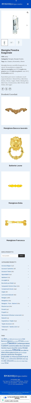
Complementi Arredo (7, 289)
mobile (3, 350)
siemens (19, 359)
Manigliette (5, 300)
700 (2, 339)
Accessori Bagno (6, 265)
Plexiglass (18, 354)
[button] (27, 12)
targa (23, 361)
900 (5, 61)
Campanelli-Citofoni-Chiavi (9, 286)
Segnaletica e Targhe (8, 321)
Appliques (4, 277)
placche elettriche (7, 354)
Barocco (4, 341)
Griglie (3, 292)
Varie (3, 329)
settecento (12, 359)
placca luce (14, 352)
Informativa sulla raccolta (10, 401)
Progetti (4, 312)
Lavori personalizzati (7, 294)
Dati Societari (25, 392)
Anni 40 (12, 339)
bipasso (10, 341)
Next (27, 25)
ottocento (8, 350)
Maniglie (10, 59)
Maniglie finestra (18, 59)
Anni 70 (20, 339)
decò (21, 346)
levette (14, 348)
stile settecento (17, 361)
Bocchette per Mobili (7, 283)
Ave (23, 339)
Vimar (6, 363)
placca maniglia (23, 352)
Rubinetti (4, 318)
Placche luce (5, 306)
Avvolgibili (4, 280)
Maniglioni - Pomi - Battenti (9, 303)
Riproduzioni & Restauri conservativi (12, 315)
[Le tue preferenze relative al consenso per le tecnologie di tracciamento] (2, 400)
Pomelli (4, 309)
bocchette (15, 341)
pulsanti (20, 357)
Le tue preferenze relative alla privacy (17, 397)
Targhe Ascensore (7, 324)
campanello (4, 343)
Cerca (22, 255)
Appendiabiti (5, 274)
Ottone (22, 61)
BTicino (21, 341)
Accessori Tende (6, 271)
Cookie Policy (19, 393)
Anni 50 (16, 339)
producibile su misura (9, 357)
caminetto (26, 341)
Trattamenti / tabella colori (9, 326)
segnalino (6, 358)
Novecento (16, 61)
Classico (9, 61)
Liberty (20, 348)
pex (22, 350)
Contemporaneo (23, 343)
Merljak (25, 348)
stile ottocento (8, 361)
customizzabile (14, 346)
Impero (9, 348)
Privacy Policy (12, 393)
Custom (4, 345)
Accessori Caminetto (7, 268)
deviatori (26, 346)
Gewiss (3, 348)
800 (5, 339)
